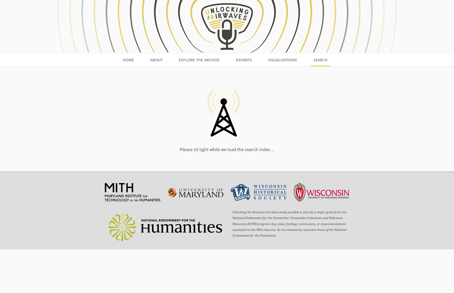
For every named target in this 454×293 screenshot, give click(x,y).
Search (320, 59)
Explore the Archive (199, 59)
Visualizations (282, 59)
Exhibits (244, 59)
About (156, 59)
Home (128, 59)
